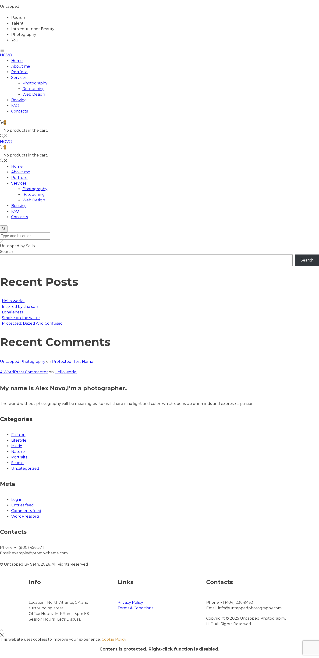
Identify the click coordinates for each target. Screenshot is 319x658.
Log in (16, 499)
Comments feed (26, 511)
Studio (17, 463)
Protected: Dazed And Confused (32, 323)
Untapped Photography (22, 361)
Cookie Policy (114, 639)
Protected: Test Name (72, 361)
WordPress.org (25, 516)
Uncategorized (25, 468)
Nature (18, 451)
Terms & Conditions (135, 608)
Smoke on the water (21, 318)
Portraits (19, 457)
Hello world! (13, 301)
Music (16, 446)
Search (6, 251)
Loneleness (12, 312)
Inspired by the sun (20, 306)
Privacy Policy (130, 602)
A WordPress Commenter (24, 372)
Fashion (18, 435)
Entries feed (22, 505)
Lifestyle (18, 440)
